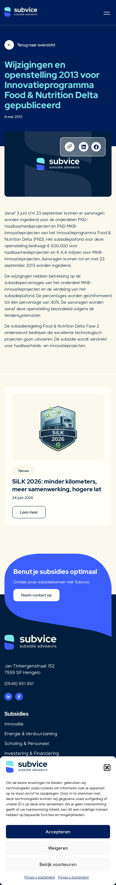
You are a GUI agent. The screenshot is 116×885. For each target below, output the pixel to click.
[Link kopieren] (69, 147)
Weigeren (58, 848)
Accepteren (58, 832)
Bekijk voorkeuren (58, 864)
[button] (107, 768)
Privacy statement (39, 877)
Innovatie (13, 724)
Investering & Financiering (31, 753)
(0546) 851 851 (19, 683)
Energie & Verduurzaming (30, 733)
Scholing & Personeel (26, 743)
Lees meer (29, 512)
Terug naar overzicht (36, 45)
